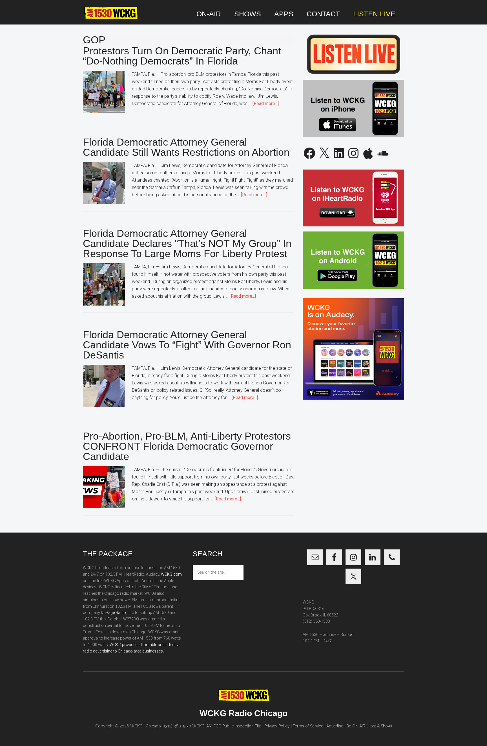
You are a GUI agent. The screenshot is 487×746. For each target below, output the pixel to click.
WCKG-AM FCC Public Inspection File (226, 726)
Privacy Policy (277, 726)
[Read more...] (266, 103)
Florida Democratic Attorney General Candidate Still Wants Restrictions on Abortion (186, 147)
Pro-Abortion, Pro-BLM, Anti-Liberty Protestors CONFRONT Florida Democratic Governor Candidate (187, 446)
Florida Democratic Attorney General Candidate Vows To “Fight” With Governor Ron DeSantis (187, 345)
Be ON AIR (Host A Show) (369, 726)
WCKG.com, (172, 574)
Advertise (334, 726)
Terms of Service (308, 726)
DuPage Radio (113, 612)
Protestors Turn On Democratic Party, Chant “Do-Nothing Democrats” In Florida (182, 56)
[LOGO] (111, 13)
